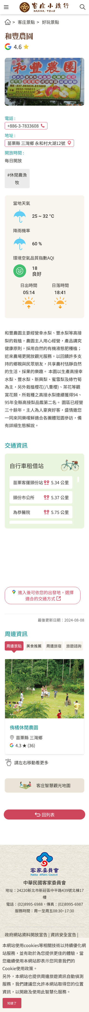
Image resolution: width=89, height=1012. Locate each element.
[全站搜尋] (83, 7)
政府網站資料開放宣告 (26, 934)
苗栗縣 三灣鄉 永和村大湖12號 (36, 143)
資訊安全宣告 (63, 934)
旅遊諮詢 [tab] (73, 646)
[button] (6, 7)
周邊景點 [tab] (14, 646)
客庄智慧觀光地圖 (53, 785)
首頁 (8, 22)
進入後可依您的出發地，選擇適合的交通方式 (46, 595)
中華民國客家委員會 (44, 864)
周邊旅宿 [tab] (53, 646)
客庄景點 (26, 22)
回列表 (48, 814)
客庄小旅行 (44, 7)
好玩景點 (50, 22)
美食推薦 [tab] (34, 646)
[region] (44, 500)
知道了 (12, 1003)
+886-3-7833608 (23, 126)
